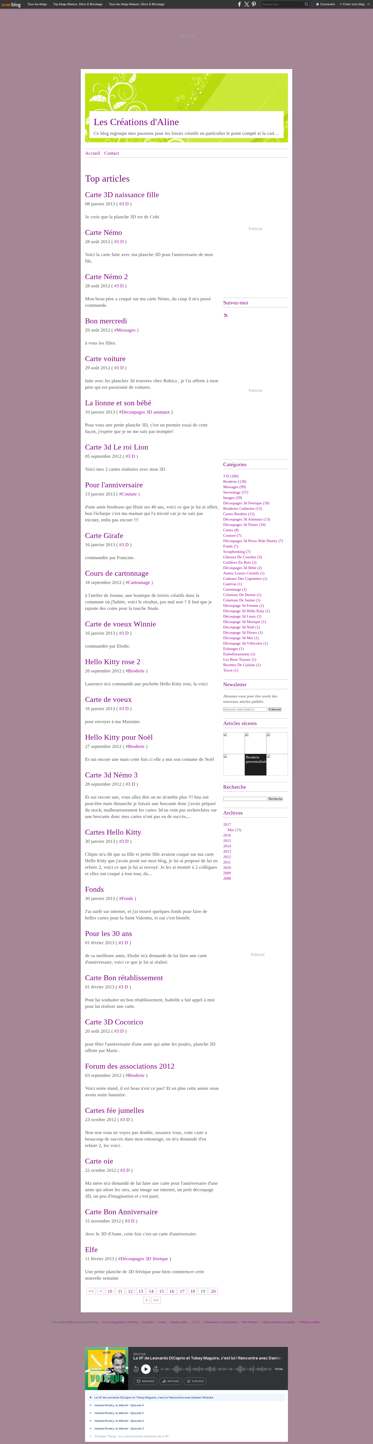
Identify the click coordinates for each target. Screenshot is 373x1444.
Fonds (94, 889)
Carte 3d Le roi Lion (116, 447)
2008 (227, 878)
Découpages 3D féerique (144, 1258)
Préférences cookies (310, 1322)
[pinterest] (253, 4)
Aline (71, 1322)
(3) (242, 557)
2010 (227, 867)
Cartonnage (139, 582)
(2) (239, 562)
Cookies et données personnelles (278, 1322)
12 (130, 1291)
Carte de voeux (108, 699)
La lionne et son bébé (118, 403)
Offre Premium (249, 1322)
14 (151, 1291)
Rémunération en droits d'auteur (221, 1322)
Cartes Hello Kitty (113, 832)
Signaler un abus (179, 1322)
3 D (125, 203)
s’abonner (148, 1381)
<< (91, 1291)
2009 (227, 873)
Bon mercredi (106, 321)
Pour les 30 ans (108, 933)
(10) (244, 524)
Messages (126, 330)
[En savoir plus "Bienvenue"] (277, 743)
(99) (234, 487)
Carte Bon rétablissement (124, 978)
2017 (227, 824)
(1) (243, 573)
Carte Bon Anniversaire (121, 1212)
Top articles (148, 1322)
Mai (231, 830)
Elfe (91, 1249)
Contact (111, 153)
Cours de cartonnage (117, 573)
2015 (227, 840)
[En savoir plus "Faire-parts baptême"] (234, 743)
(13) (238, 514)
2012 (227, 857)
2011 (227, 862)
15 (161, 1291)
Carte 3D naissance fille (122, 194)
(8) (231, 530)
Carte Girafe (104, 535)
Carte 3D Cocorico (114, 1022)
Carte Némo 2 (106, 276)
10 (109, 1291)
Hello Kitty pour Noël (119, 737)
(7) (232, 535)
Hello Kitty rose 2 (113, 662)
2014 (227, 846)
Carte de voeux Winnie (120, 624)
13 (140, 1291)
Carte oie (99, 1161)
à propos (198, 1381)
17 (182, 1291)
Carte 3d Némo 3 (111, 775)
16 (171, 1291)
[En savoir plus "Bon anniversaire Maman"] (234, 764)
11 (120, 1291)
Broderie (136, 670)
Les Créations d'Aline (136, 121)
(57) (235, 492)
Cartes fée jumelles (114, 1110)
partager (173, 1381)
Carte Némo (103, 232)
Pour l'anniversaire (114, 485)
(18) (246, 503)
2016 (227, 835)
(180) (231, 476)
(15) (242, 508)
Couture (129, 494)
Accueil (92, 153)
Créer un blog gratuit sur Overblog (120, 1322)
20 (213, 1291)
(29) (232, 497)
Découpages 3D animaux (146, 412)
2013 (227, 851)
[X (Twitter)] (246, 4)
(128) (234, 481)
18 (192, 1291)
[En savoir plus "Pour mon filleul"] (255, 743)
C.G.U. (196, 1322)
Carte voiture (105, 358)
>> (156, 1300)
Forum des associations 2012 (130, 1066)
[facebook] (239, 4)
